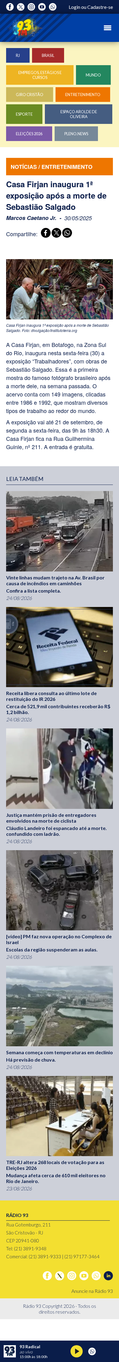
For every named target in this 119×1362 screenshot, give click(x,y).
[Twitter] (20, 7)
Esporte (24, 114)
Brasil (48, 55)
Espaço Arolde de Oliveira (78, 114)
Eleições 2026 (29, 133)
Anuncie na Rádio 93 (92, 1291)
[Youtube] (42, 7)
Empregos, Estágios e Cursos (40, 75)
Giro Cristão (29, 94)
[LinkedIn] (108, 1275)
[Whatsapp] (52, 7)
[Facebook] (10, 7)
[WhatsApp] (66, 233)
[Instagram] (31, 7)
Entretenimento (82, 94)
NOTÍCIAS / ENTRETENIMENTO (51, 167)
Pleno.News (76, 133)
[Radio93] (24, 27)
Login (74, 7)
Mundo (93, 75)
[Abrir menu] (107, 27)
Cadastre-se (100, 7)
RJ (18, 55)
